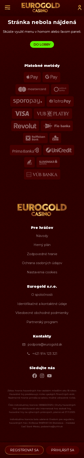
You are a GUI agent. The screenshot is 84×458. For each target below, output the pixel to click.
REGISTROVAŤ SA (24, 450)
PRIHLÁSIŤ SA (62, 450)
